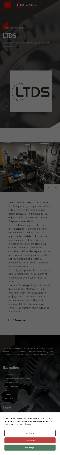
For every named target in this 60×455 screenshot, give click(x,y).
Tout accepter (30, 447)
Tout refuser (30, 440)
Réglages (30, 433)
